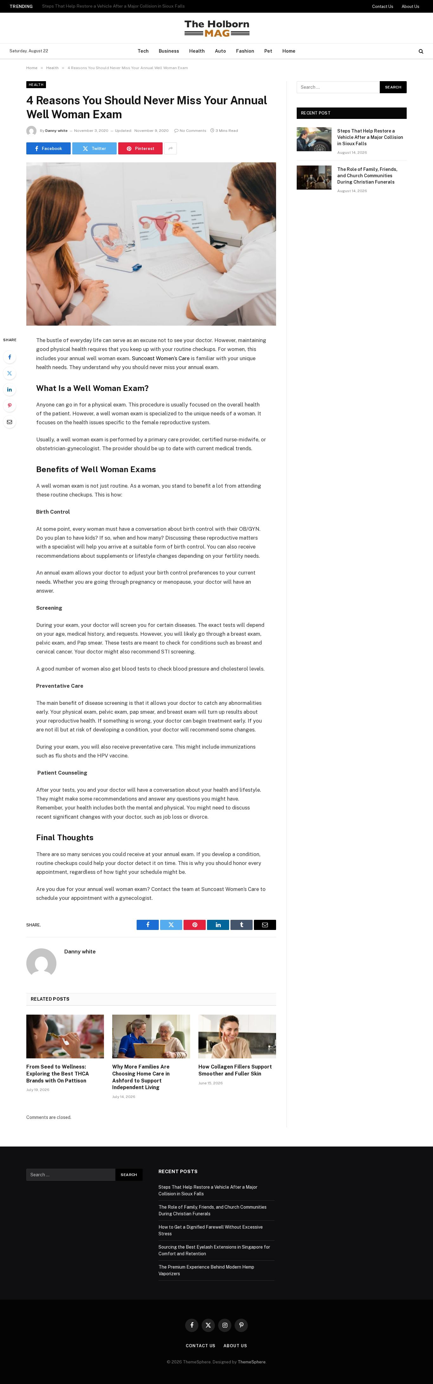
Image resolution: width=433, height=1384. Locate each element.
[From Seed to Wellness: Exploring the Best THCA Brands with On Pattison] (65, 1036)
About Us (410, 6)
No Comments (193, 130)
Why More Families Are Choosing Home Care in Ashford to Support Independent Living (141, 1077)
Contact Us (382, 6)
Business (169, 51)
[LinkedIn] (9, 389)
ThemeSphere (252, 1362)
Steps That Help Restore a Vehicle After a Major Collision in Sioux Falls (370, 137)
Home (288, 51)
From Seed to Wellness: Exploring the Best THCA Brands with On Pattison (57, 1074)
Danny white (56, 130)
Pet (268, 51)
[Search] (420, 51)
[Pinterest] (9, 405)
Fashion (245, 51)
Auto (220, 51)
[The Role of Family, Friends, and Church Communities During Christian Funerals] (314, 178)
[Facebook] (9, 357)
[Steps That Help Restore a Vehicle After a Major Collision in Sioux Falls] (314, 139)
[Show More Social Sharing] (170, 148)
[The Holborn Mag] (216, 28)
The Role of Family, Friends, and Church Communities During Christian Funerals (121, 6)
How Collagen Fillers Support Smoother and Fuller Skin (235, 1070)
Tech (143, 51)
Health (197, 51)
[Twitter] (9, 373)
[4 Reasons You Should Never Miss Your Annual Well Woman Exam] (151, 244)
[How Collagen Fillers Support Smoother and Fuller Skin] (237, 1036)
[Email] (9, 421)
